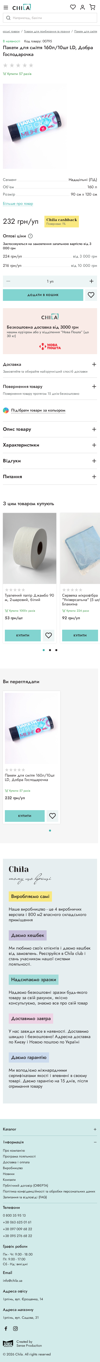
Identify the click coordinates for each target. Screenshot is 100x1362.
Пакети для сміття (85, 31)
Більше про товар (18, 203)
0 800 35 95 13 (14, 1215)
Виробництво (13, 1167)
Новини (9, 1173)
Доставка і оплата (16, 1162)
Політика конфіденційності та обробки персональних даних (49, 1191)
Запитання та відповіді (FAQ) (25, 1197)
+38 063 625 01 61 (17, 1222)
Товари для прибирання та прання (47, 31)
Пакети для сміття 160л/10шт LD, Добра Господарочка (29, 777)
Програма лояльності (19, 1156)
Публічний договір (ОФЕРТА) (25, 1185)
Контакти (9, 1179)
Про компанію (14, 1150)
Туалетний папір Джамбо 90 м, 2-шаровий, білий (29, 597)
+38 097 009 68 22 (17, 1229)
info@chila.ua (12, 1280)
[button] (44, 650)
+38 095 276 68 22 (17, 1235)
